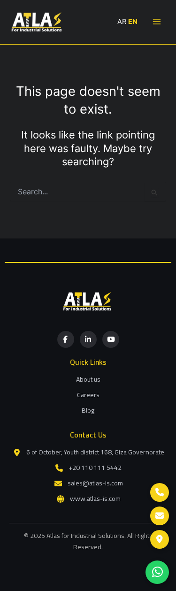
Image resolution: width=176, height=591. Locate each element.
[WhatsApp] (157, 572)
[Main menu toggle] (157, 21)
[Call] (159, 492)
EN (133, 21)
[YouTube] (110, 339)
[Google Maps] (159, 539)
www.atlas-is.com (95, 498)
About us (88, 379)
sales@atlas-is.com (95, 483)
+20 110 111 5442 (95, 467)
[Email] (159, 516)
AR (121, 21)
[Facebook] (65, 339)
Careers (88, 395)
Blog (88, 410)
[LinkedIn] (88, 339)
